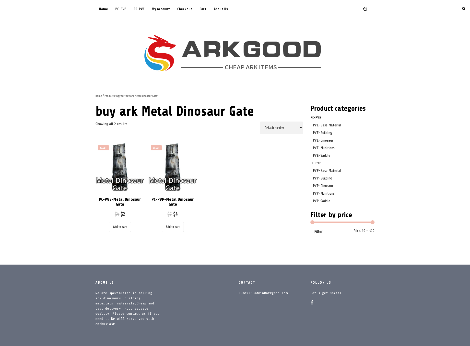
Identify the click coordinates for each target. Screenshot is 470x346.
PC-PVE (139, 9)
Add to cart (120, 227)
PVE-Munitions (324, 148)
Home (103, 9)
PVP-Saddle (321, 201)
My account (161, 9)
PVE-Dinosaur (323, 140)
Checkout (184, 9)
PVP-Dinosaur (323, 186)
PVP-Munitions (324, 193)
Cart (203, 9)
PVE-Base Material (327, 125)
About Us (221, 9)
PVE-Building (322, 133)
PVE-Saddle (321, 155)
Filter (318, 231)
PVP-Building (322, 178)
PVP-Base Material (327, 170)
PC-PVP (120, 9)
